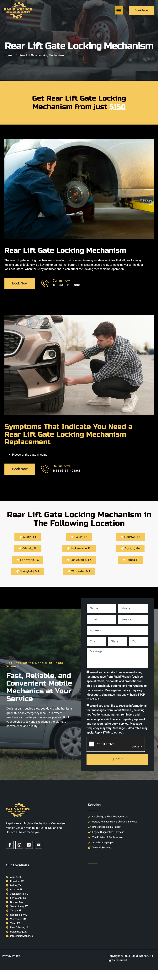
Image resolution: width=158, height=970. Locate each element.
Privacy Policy (11, 956)
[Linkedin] (29, 845)
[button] (119, 10)
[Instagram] (19, 845)
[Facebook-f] (9, 845)
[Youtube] (38, 845)
